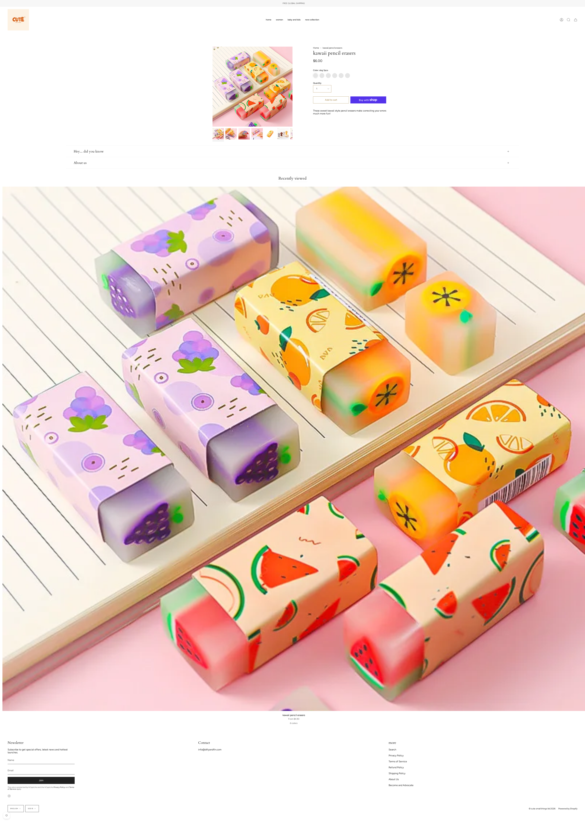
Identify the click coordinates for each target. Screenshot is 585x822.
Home (316, 48)
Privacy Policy (59, 787)
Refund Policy (396, 767)
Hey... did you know (89, 151)
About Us (394, 779)
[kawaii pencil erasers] (218, 134)
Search (392, 749)
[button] (279, 20)
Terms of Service (398, 761)
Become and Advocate (401, 785)
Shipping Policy (397, 773)
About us (80, 163)
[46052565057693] (283, 134)
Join (41, 780)
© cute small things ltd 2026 (542, 808)
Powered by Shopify (567, 808)
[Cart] (575, 20)
